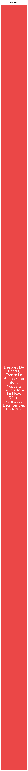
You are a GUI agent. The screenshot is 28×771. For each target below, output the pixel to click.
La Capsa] (14, 2)
